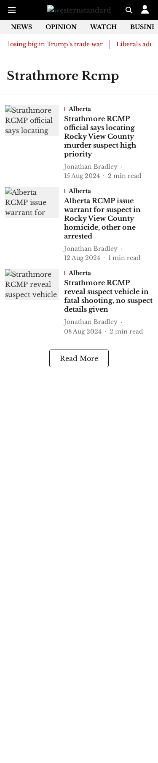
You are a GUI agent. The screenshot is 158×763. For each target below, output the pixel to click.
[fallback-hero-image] (34, 142)
